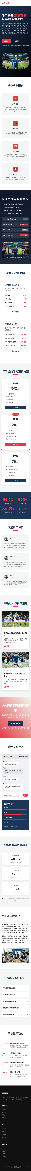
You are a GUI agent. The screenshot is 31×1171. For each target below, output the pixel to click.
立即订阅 (15, 444)
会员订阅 (4, 1117)
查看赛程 (17, 41)
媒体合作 (4, 1151)
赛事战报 (4, 1115)
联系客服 (4, 1137)
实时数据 (4, 1112)
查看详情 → (7, 646)
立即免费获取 (15, 723)
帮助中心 (4, 1134)
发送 (25, 795)
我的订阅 (4, 1128)
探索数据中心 (15, 351)
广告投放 (4, 1148)
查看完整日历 (15, 312)
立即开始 (15, 407)
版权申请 (4, 1154)
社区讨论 (4, 1131)
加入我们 (4, 1156)
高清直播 (4, 1109)
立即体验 (6, 41)
